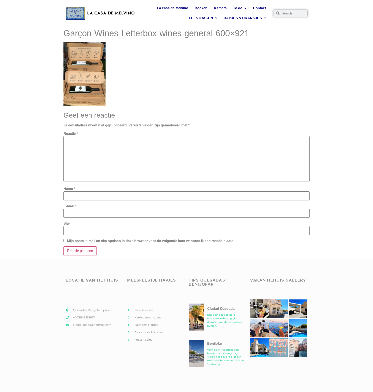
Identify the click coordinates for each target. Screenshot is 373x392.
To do (237, 8)
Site (66, 223)
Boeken (201, 8)
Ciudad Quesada (221, 308)
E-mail (69, 206)
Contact (259, 8)
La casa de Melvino (172, 8)
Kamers (220, 8)
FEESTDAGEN (201, 18)
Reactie (70, 133)
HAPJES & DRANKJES (243, 18)
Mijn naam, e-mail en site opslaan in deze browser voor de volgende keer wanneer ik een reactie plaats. (150, 241)
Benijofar (214, 343)
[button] (240, 8)
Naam (69, 189)
